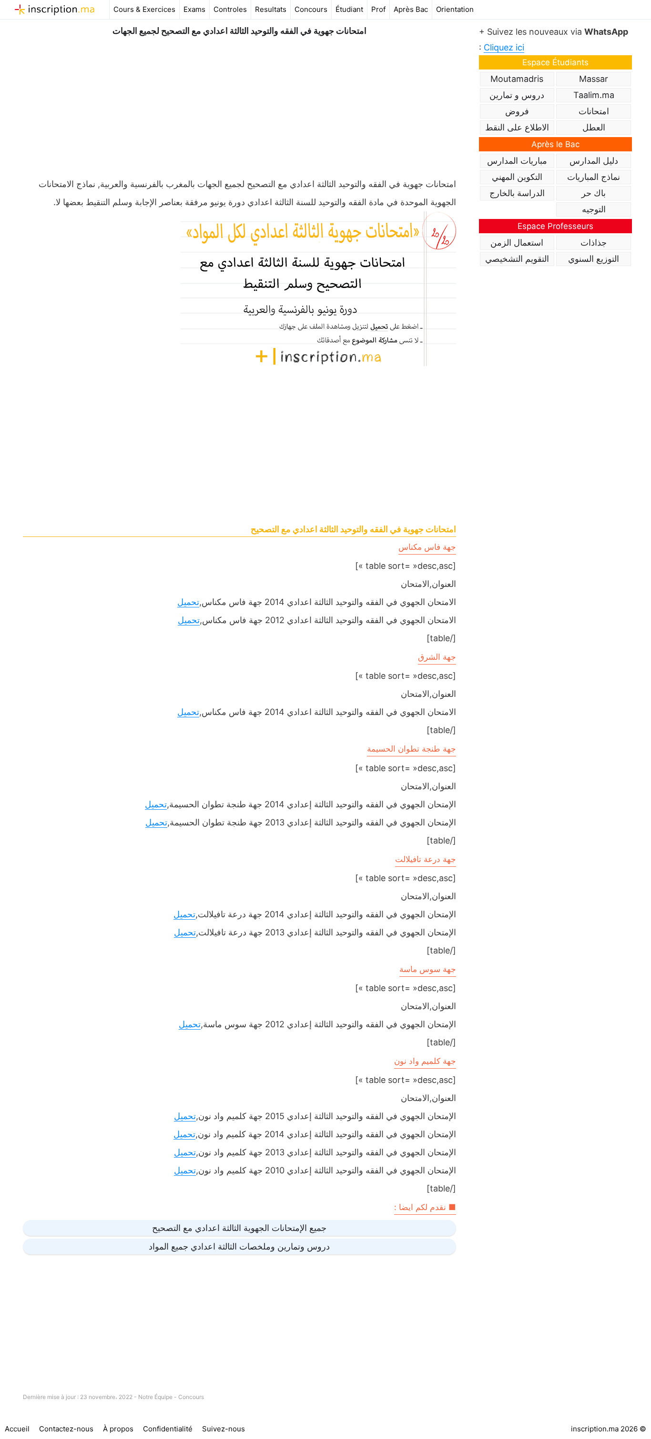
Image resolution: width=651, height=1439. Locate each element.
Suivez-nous (223, 1428)
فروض (517, 111)
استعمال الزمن (516, 243)
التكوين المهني (517, 177)
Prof (378, 9)
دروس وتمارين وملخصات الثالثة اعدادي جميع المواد (239, 1246)
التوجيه (594, 209)
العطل (593, 127)
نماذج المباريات (593, 177)
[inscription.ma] (54, 9)
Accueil (17, 1428)
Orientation (455, 9)
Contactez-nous (66, 1428)
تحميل (188, 602)
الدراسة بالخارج (517, 193)
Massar (593, 79)
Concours (311, 9)
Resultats (270, 9)
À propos (118, 1428)
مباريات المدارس (517, 161)
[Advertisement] (239, 104)
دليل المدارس (594, 161)
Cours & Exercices (144, 9)
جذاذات (593, 243)
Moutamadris (516, 79)
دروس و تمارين (516, 95)
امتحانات (594, 111)
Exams (194, 9)
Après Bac (411, 9)
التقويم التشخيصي (517, 259)
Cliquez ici (504, 47)
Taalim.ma (593, 95)
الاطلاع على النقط (517, 127)
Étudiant (349, 9)
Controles (230, 9)
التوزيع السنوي (593, 259)
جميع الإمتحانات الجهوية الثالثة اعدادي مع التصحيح (239, 1228)
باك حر (593, 193)
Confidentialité (168, 1428)
